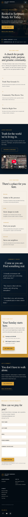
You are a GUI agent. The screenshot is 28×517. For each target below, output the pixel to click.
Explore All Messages (10, 149)
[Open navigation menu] (25, 2)
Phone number (5, 440)
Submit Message (8, 459)
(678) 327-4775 (5, 496)
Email (3, 434)
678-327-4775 (5, 418)
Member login (4, 492)
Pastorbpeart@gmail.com (8, 416)
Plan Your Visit (8, 27)
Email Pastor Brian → (7, 388)
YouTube (3, 498)
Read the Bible (5, 490)
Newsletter (4, 494)
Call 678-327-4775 (8, 383)
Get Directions (9, 348)
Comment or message (7, 446)
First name (4, 422)
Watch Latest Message (8, 31)
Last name (4, 428)
